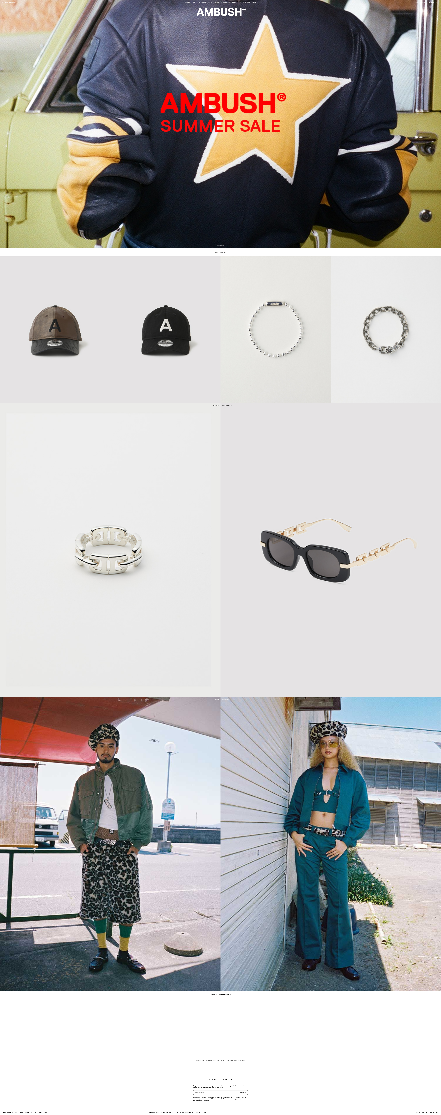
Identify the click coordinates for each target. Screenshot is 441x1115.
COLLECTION (173, 1112)
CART (437, 2)
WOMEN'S (202, 2)
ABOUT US (164, 1112)
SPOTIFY (432, 1112)
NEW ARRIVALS (220, 252)
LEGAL (21, 1112)
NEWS (254, 2)
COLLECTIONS (237, 2)
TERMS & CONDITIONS (9, 1112)
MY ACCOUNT (421, 2)
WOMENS (225, 699)
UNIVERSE (246, 2)
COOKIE (40, 1112)
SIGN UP (243, 1092)
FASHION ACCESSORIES (222, 2)
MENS (217, 699)
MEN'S (195, 2)
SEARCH (12, 2)
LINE (437, 1112)
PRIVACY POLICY (30, 1112)
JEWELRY (188, 2)
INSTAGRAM (420, 1112)
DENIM (210, 2)
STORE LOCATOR (201, 1112)
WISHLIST (430, 2)
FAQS (46, 1112)
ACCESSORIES (227, 406)
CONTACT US (189, 1112)
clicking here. (205, 1100)
